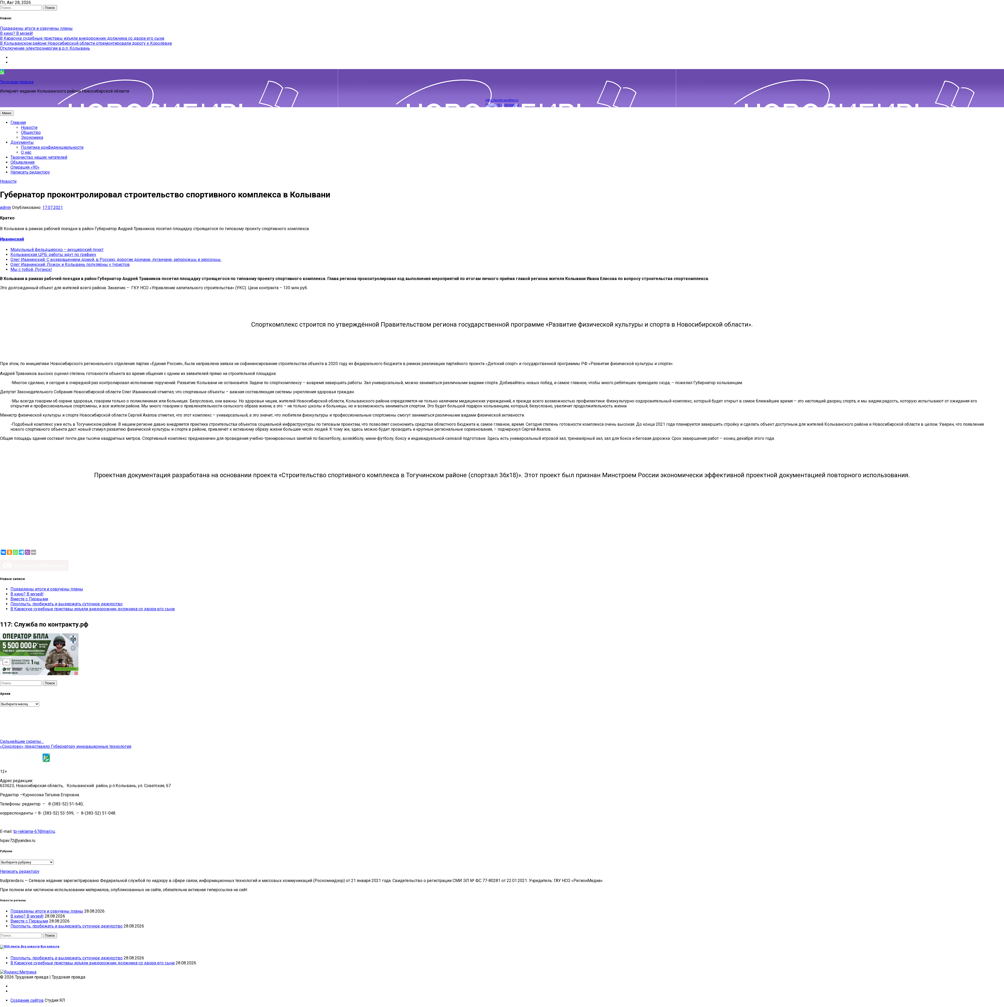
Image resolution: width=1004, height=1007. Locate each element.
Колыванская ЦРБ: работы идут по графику (53, 254)
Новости (29, 127)
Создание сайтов (27, 1000)
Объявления (22, 162)
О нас (26, 152)
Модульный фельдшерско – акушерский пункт (57, 249)
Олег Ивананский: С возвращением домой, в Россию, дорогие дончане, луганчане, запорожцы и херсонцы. (115, 259)
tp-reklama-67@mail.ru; (34, 831)
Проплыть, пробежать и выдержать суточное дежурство (66, 603)
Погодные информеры (502, 105)
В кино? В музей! (16, 33)
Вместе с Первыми (29, 598)
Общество (31, 132)
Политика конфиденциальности (52, 147)
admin (5, 207)
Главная (18, 122)
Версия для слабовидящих (39, 565)
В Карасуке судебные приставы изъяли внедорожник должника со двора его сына (82, 38)
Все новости (50, 946)
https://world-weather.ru (502, 100)
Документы (22, 142)
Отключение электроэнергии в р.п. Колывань (45, 48)
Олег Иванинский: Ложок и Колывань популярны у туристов (70, 264)
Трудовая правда (16, 81)
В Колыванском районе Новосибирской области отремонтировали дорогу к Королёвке (86, 43)
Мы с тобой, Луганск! (31, 269)
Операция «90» (24, 167)
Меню (7, 113)
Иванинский (12, 239)
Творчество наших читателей (38, 157)
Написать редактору (30, 172)
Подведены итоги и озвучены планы (36, 28)
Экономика (32, 137)
